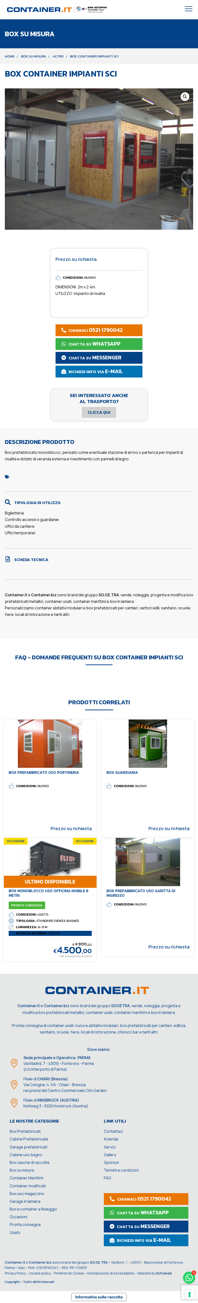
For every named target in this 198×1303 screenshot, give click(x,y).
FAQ (107, 1178)
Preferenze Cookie (69, 1273)
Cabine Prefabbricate (29, 1139)
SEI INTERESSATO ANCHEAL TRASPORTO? (99, 398)
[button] (185, 96)
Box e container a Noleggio (33, 1209)
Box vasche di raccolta (29, 1162)
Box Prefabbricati (25, 1131)
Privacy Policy (15, 1273)
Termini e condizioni (121, 1170)
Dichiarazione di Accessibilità (110, 1273)
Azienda (111, 1139)
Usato (15, 1232)
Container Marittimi (26, 1178)
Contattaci (113, 1131)
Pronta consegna (25, 1224)
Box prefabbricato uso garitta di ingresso (140, 893)
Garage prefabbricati (28, 1147)
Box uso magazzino (27, 1193)
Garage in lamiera (25, 1201)
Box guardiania (122, 772)
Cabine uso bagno (26, 1154)
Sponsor (111, 1162)
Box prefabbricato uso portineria (44, 772)
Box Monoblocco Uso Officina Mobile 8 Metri (48, 893)
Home (9, 56)
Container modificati (28, 1186)
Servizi (110, 1147)
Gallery (110, 1154)
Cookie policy (40, 1273)
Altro (58, 56)
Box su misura (33, 56)
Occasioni (18, 1216)
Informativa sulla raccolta (99, 1297)
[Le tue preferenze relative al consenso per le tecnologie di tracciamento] (189, 1294)
